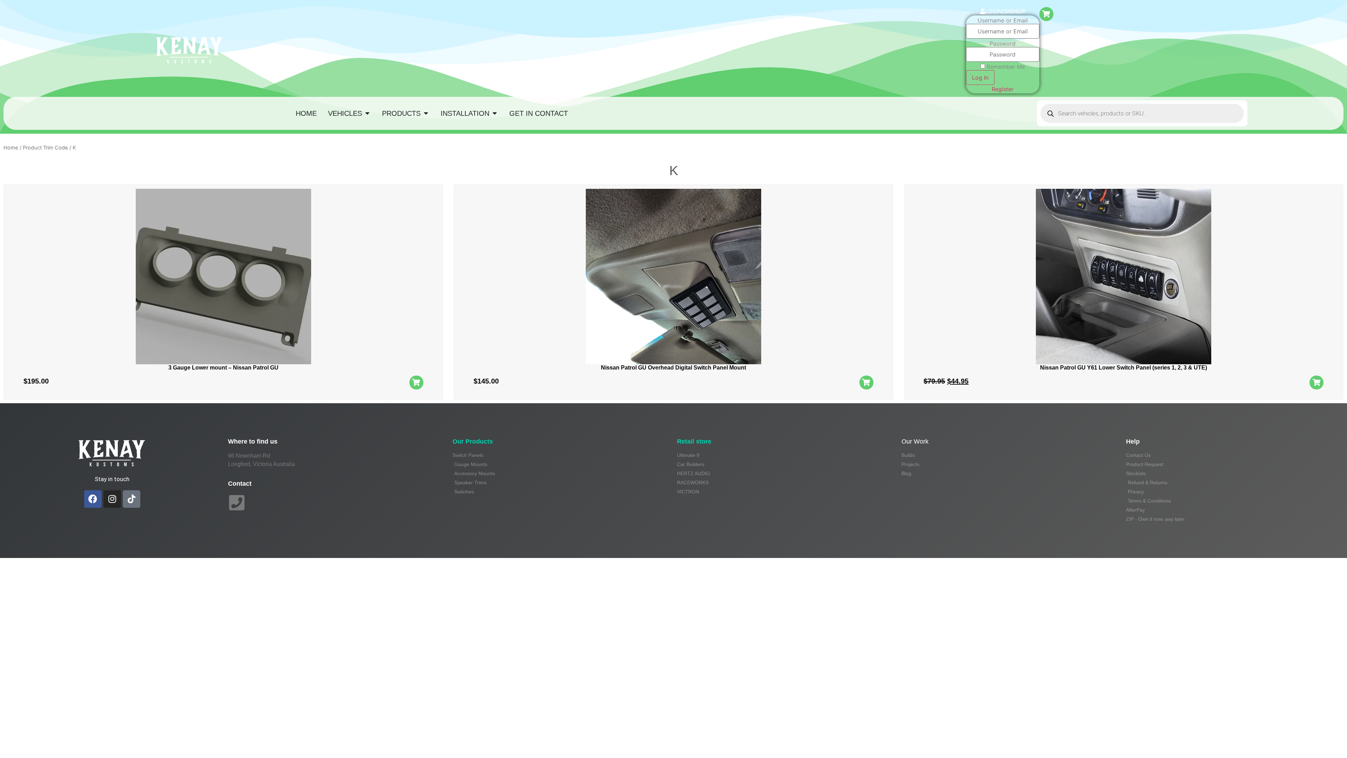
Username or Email (1003, 20)
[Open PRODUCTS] (425, 113)
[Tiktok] (131, 499)
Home (11, 148)
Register (1002, 89)
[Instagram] (112, 499)
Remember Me (1006, 66)
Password (1003, 43)
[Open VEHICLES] (367, 113)
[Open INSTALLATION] (494, 113)
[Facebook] (93, 499)
